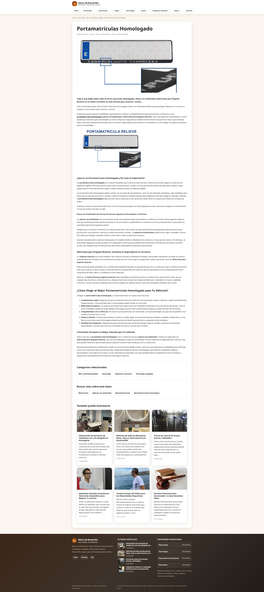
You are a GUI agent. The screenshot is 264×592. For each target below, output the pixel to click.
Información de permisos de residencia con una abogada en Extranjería (93, 438)
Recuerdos (88, 11)
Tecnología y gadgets (144, 374)
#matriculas (83, 393)
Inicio (76, 11)
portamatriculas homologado (89, 117)
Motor (176, 11)
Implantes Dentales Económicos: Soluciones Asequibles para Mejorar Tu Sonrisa (94, 495)
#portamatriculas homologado (147, 393)
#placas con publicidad (102, 393)
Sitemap (84, 557)
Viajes (116, 11)
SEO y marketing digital (94, 18)
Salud (143, 11)
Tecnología (130, 11)
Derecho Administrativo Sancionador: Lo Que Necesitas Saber (168, 495)
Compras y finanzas (160, 11)
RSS (92, 557)
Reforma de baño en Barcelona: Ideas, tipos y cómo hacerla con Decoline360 (131, 438)
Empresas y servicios (123, 374)
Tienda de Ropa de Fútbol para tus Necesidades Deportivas (130, 494)
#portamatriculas (122, 393)
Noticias (189, 11)
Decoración (103, 11)
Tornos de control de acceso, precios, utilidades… (167, 436)
